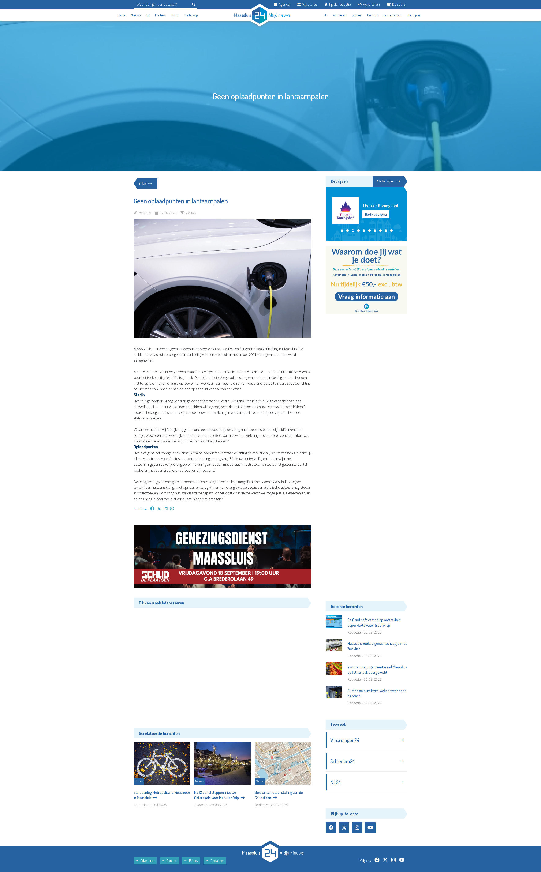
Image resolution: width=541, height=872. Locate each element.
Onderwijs (191, 15)
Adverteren (371, 4)
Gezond (372, 15)
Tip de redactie (339, 4)
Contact (171, 860)
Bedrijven (414, 15)
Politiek (160, 15)
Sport (175, 15)
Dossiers (398, 4)
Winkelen (339, 15)
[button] (342, 230)
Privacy (193, 860)
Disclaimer (217, 860)
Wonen (357, 15)
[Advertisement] (222, 665)
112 (148, 15)
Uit (326, 15)
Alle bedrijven (386, 181)
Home (121, 15)
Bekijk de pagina (376, 217)
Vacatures (309, 4)
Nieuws (136, 15)
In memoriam (392, 15)
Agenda (284, 4)
